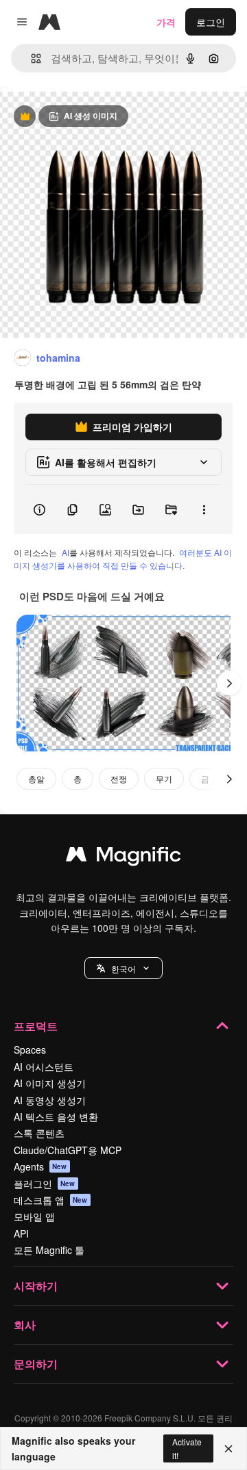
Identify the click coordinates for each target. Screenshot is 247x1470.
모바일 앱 (34, 1216)
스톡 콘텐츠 (39, 1133)
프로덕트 (36, 1026)
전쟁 (118, 778)
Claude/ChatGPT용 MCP (67, 1150)
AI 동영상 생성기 (50, 1100)
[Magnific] (123, 857)
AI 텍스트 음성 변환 (56, 1116)
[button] (123, 968)
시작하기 (36, 1286)
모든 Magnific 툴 (49, 1250)
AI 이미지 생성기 (50, 1083)
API (21, 1233)
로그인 (210, 22)
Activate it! (187, 1448)
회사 (25, 1325)
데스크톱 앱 (51, 1200)
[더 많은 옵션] (203, 509)
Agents (40, 1166)
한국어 (123, 968)
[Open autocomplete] (30, 58)
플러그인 (44, 1183)
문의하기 (36, 1364)
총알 (36, 778)
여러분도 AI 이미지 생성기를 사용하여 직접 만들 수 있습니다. (123, 558)
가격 (166, 22)
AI (65, 552)
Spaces (30, 1049)
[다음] (229, 683)
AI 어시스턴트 (43, 1066)
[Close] (228, 1449)
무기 (164, 778)
